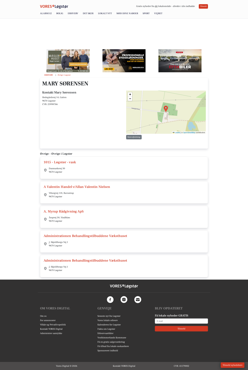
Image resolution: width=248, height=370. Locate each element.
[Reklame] (68, 60)
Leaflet (177, 132)
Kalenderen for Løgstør (109, 324)
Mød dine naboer (127, 13)
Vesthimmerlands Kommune (111, 337)
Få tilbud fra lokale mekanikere (113, 346)
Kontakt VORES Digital (51, 329)
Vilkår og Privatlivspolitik (53, 324)
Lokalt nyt (105, 13)
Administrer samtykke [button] (51, 333)
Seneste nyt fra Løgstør (108, 316)
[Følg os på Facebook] (110, 299)
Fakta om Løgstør (106, 329)
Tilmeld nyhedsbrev (233, 365)
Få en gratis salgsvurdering (111, 341)
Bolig (59, 13)
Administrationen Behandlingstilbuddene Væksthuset (85, 236)
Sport (146, 13)
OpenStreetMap (189, 132)
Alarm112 (46, 13)
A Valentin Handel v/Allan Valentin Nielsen (77, 187)
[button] (165, 109)
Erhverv (73, 13)
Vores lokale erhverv (107, 320)
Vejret (158, 13)
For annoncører (48, 320)
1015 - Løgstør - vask (60, 162)
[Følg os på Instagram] (124, 299)
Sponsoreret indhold (107, 350)
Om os (43, 316)
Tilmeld (203, 6)
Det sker (88, 13)
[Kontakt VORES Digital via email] (137, 299)
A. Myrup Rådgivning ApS (64, 211)
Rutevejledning (133, 137)
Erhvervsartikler (105, 333)
